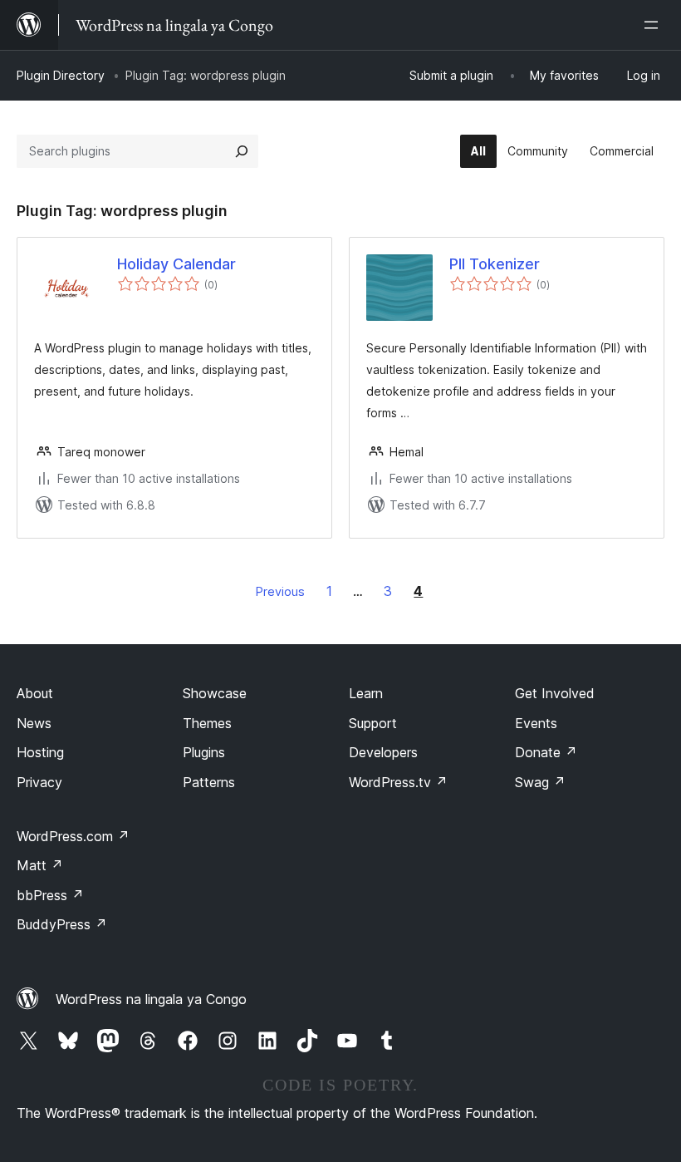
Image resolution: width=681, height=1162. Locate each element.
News (34, 723)
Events (536, 723)
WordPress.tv (398, 782)
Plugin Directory (61, 75)
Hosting (40, 752)
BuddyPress (62, 924)
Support (373, 723)
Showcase (215, 693)
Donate (546, 752)
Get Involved (555, 693)
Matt (40, 865)
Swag (540, 782)
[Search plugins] (241, 151)
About (35, 693)
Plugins (204, 752)
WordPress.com (73, 836)
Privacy (39, 782)
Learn (366, 693)
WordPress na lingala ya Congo (151, 999)
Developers (383, 752)
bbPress (50, 895)
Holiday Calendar (176, 264)
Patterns (209, 782)
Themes (207, 723)
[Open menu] (654, 25)
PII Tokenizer (494, 264)
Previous (280, 591)
